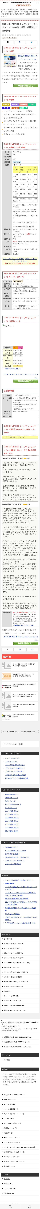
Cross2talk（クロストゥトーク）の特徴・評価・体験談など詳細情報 (23, 675)
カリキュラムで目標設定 (13, 864)
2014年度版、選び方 (12, 821)
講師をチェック (10, 801)
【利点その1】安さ (11, 761)
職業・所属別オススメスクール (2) (15, 1010)
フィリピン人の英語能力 (12, 1142)
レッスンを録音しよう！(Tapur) (15, 851)
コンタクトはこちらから (12, 1157)
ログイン (7, 1179)
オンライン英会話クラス (10, 38)
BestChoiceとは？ (10, 1099)
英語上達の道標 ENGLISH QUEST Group (17, 1037)
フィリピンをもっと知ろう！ (14, 860)
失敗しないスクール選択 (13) (13, 953)
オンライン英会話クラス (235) (14, 958)
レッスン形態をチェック (13, 804)
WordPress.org (9, 1193)
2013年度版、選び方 (12, 824)
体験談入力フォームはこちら (24, 625)
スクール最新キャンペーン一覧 (14, 1114)
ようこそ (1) (8, 939)
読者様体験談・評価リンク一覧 (14, 1152)
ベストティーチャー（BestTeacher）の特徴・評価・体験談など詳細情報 (11, 731)
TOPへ (30, 1207)
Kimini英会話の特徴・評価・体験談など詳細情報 (24, 715)
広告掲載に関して (9, 1166)
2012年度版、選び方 (12, 828)
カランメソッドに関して (12, 1137)
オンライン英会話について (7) (13, 943)
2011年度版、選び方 (11, 831)
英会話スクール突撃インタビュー (14, 1095)
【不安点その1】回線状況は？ (15, 768)
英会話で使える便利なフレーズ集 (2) (16, 981)
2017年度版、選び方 (12, 811)
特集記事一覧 (9, 883)
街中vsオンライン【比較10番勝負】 (16, 778)
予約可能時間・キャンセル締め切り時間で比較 (20, 923)
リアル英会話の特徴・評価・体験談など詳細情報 (24, 685)
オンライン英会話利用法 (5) (13, 948)
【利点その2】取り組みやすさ (15, 765)
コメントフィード (9, 1188)
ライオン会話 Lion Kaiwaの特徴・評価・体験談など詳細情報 (24, 665)
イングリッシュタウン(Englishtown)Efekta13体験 (20, 1147)
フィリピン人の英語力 (12, 914)
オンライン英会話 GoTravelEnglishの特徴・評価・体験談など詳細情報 (24, 695)
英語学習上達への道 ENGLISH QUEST (17, 1042)
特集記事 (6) (8, 991)
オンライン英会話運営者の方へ (14, 1161)
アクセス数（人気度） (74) (12, 1001)
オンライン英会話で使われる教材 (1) (16, 972)
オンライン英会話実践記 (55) (13, 986)
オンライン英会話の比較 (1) (13, 977)
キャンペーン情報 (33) (11, 996)
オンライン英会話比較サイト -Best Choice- (18, 1047)
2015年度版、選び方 (12, 818)
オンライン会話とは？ (12, 758)
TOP (19, 1022)
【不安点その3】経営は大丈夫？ (15, 775)
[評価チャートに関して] (13, 368)
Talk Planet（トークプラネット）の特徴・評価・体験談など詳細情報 (30, 731)
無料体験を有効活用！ (12, 854)
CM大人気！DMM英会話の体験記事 (16, 899)
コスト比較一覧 (9, 1118)
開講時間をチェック (11, 798)
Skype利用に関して (11, 847)
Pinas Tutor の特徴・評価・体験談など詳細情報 (24, 705)
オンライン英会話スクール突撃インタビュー (19, 880)
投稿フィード (8, 1183)
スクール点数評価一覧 (11, 1109)
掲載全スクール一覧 (10, 1128)
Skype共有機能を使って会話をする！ (17, 857)
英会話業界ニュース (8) (11, 967)
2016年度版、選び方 (12, 814)
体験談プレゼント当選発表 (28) (14, 1005)
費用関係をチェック (11, 794)
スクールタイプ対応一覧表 (12, 1123)
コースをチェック (11, 808)
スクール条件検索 (9, 1104)
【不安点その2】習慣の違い (14, 771)
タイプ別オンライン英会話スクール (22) (17, 962)
